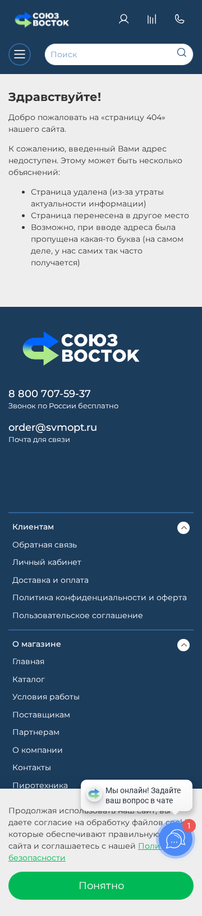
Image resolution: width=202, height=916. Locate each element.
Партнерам (35, 732)
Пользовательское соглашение (77, 615)
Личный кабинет (46, 562)
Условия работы (46, 697)
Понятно (101, 885)
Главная (28, 661)
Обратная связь (44, 545)
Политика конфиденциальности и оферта (99, 597)
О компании (37, 750)
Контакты (31, 767)
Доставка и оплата (50, 580)
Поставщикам (41, 715)
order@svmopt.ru (52, 427)
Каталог (28, 679)
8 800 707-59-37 (49, 393)
